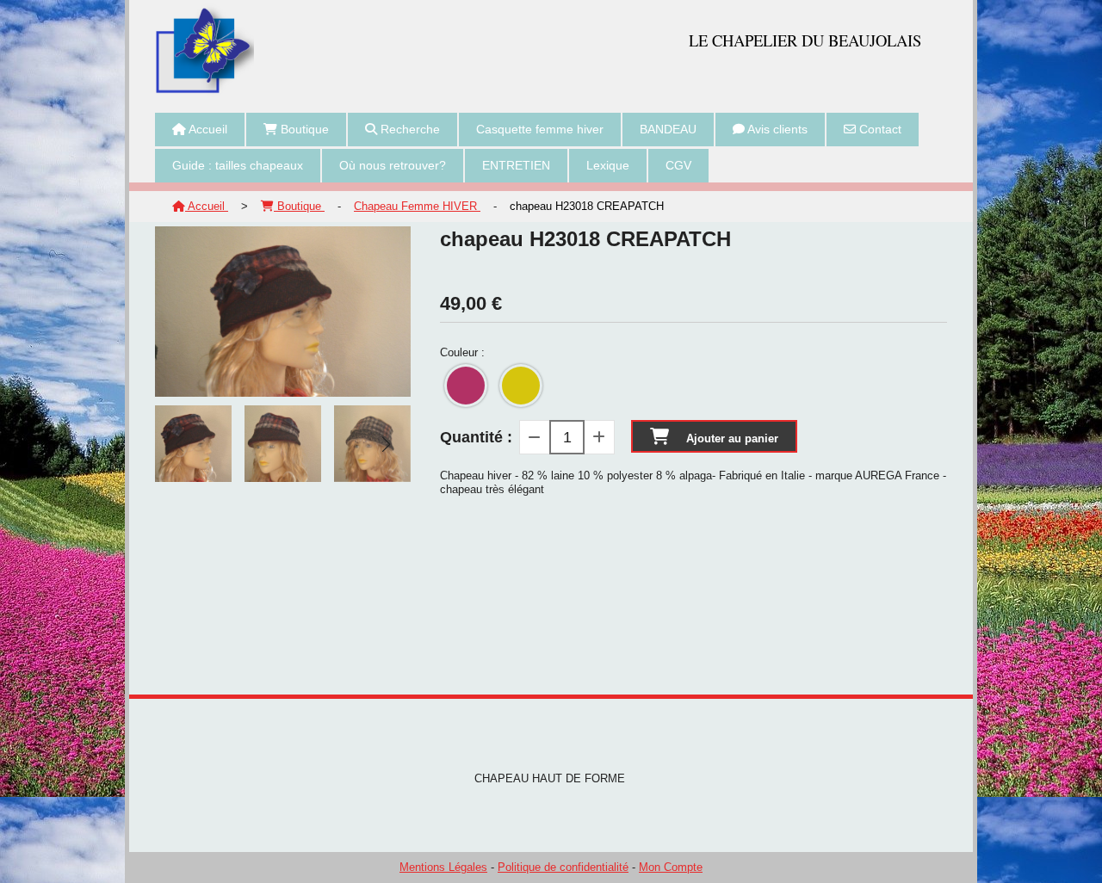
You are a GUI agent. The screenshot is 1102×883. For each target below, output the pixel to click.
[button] (386, 444)
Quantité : (476, 437)
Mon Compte (671, 867)
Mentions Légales (443, 867)
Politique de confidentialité (563, 867)
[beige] (520, 385)
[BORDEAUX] (465, 385)
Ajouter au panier (732, 438)
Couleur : (462, 352)
